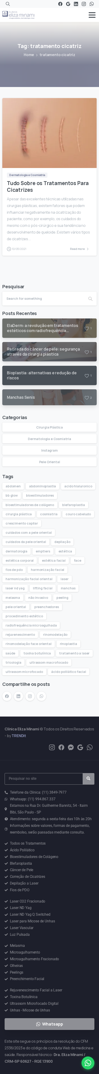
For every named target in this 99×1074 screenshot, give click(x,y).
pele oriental (16, 607)
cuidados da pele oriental (26, 542)
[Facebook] (60, 4)
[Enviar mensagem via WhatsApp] (88, 1062)
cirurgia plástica (19, 514)
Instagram (49, 450)
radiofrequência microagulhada (31, 625)
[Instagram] (84, 4)
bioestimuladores (40, 495)
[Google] (68, 4)
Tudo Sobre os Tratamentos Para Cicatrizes (48, 186)
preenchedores (46, 607)
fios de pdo (14, 569)
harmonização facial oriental (29, 579)
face (77, 560)
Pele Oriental (49, 462)
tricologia (13, 662)
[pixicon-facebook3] (61, 747)
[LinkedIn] (76, 4)
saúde (10, 653)
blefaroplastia (73, 505)
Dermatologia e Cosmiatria (49, 439)
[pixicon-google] (80, 747)
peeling (62, 597)
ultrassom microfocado (24, 671)
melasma (13, 597)
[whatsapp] (89, 747)
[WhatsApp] (92, 4)
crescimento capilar (22, 523)
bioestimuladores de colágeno (30, 505)
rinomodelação (55, 634)
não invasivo (38, 597)
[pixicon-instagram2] (52, 747)
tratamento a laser (74, 653)
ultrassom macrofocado (48, 662)
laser (64, 579)
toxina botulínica (37, 653)
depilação (62, 542)
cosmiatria (48, 514)
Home (29, 54)
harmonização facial (47, 569)
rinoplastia (68, 644)
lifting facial (42, 588)
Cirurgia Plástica (49, 427)
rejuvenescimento (20, 634)
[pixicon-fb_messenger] (71, 747)
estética (65, 551)
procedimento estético (24, 616)
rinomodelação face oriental (29, 644)
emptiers (43, 551)
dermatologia (16, 551)
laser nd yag (15, 588)
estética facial (54, 560)
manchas (68, 588)
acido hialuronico (78, 486)
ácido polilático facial (68, 671)
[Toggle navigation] (92, 15)
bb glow (12, 495)
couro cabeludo (78, 514)
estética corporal (20, 560)
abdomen (13, 486)
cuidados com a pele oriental (29, 532)
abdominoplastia (42, 486)
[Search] (7, 4)
